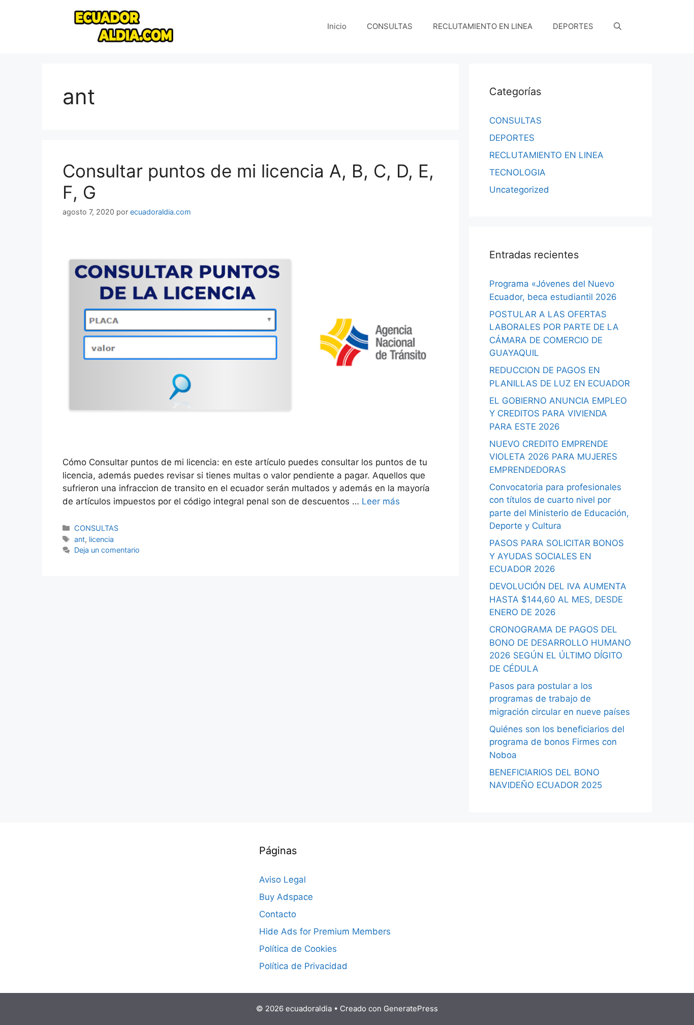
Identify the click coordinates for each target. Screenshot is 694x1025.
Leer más (381, 501)
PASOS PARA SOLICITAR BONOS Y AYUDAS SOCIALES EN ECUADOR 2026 (556, 556)
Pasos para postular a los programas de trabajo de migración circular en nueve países (559, 699)
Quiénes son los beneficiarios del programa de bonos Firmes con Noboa (556, 742)
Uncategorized (519, 190)
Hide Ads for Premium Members (325, 931)
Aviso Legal (282, 880)
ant (79, 539)
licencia (101, 539)
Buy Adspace (286, 897)
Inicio (336, 26)
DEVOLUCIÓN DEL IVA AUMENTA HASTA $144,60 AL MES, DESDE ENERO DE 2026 (557, 599)
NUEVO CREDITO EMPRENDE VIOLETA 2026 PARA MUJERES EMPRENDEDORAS (553, 457)
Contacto (277, 914)
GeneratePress (411, 1008)
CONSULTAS (390, 26)
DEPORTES (573, 26)
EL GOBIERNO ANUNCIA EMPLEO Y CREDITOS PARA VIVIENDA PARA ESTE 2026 (558, 414)
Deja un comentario (107, 550)
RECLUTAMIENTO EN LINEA (482, 26)
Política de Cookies (298, 949)
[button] (618, 26)
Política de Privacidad (303, 966)
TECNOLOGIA (517, 172)
